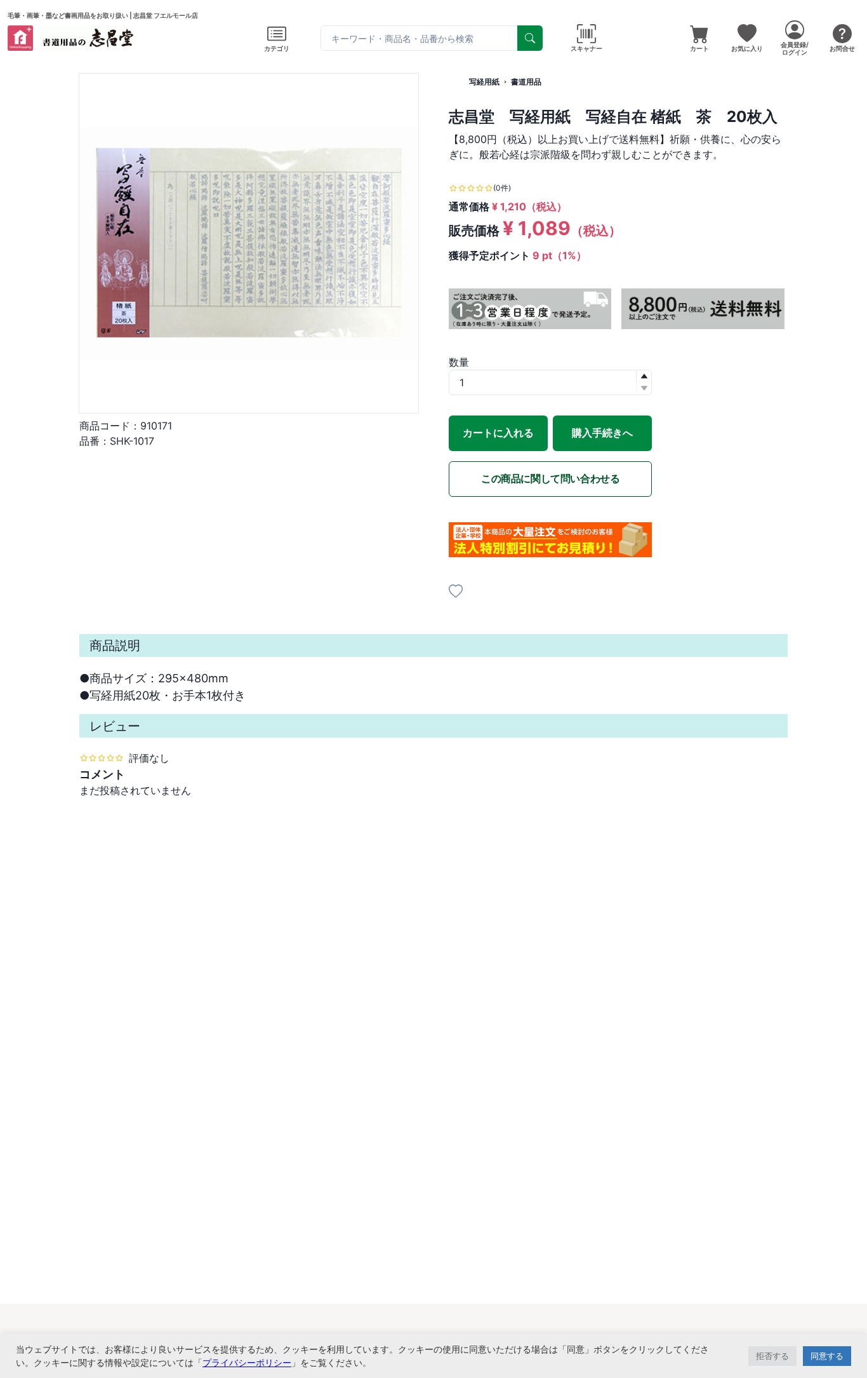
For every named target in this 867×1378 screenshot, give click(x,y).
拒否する (772, 1356)
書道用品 (526, 81)
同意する (827, 1356)
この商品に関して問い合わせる (550, 478)
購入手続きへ (602, 432)
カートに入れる (498, 432)
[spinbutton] (550, 382)
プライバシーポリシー (246, 1362)
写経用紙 (484, 81)
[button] (643, 376)
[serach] (530, 38)
